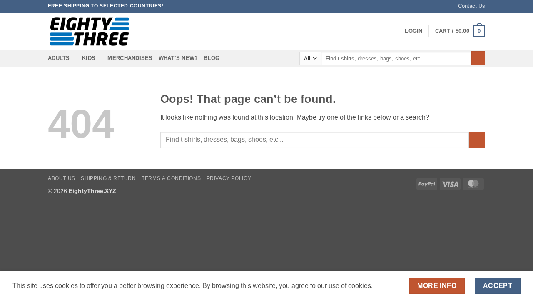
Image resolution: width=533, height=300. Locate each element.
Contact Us (471, 6)
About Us (61, 178)
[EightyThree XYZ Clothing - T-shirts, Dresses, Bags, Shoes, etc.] (89, 31)
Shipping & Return (108, 178)
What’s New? (178, 58)
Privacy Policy (229, 178)
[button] (413, 31)
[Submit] (478, 58)
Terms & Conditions (171, 178)
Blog (211, 58)
